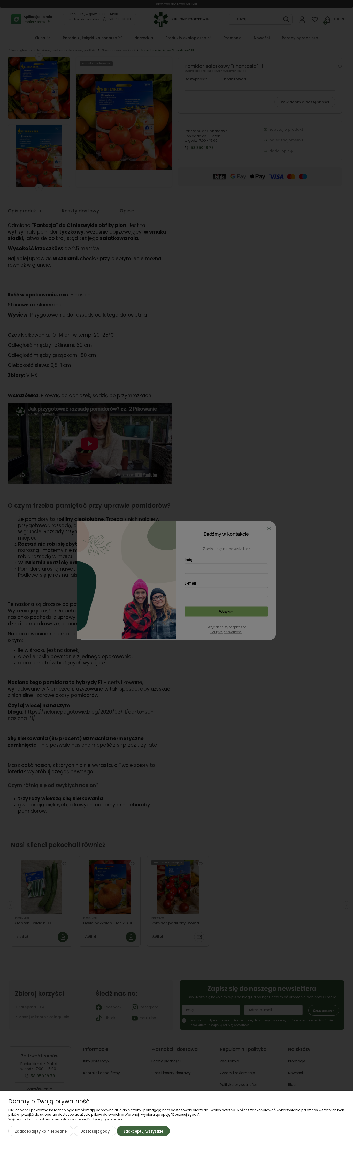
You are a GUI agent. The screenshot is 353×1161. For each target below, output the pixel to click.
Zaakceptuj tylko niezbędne (41, 1131)
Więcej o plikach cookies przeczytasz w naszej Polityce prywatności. (65, 1119)
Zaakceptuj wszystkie (143, 1131)
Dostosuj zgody (95, 1131)
